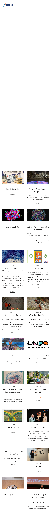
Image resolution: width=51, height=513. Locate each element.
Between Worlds (13, 427)
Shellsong (12, 356)
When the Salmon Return (38, 315)
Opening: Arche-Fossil (12, 495)
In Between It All (12, 227)
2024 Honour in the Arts (38, 427)
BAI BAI (38, 466)
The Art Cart (38, 268)
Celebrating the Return (12, 315)
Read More (12, 194)
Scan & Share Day (13, 189)
